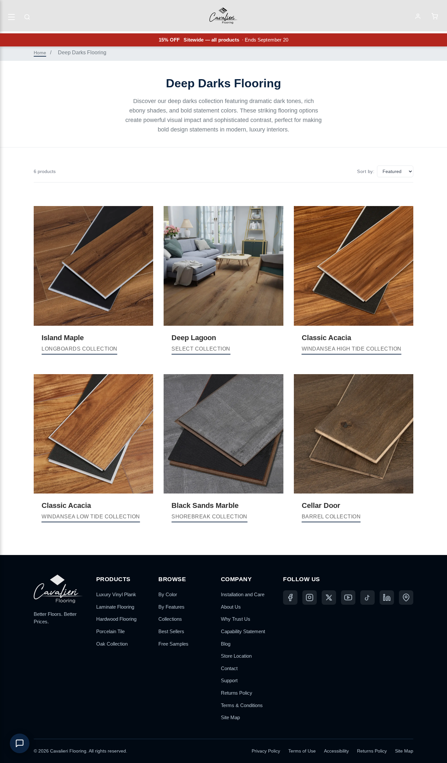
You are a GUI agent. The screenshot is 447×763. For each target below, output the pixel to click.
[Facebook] (290, 597)
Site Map (230, 717)
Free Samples (173, 644)
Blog (225, 644)
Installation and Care (242, 594)
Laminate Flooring (115, 607)
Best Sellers (171, 631)
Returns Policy (236, 693)
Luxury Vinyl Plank (116, 594)
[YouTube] (348, 597)
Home (40, 52)
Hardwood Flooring (116, 619)
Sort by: (365, 171)
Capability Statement (243, 631)
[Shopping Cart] (434, 16)
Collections (170, 619)
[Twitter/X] (329, 597)
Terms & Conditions (242, 705)
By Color (167, 594)
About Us (231, 607)
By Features (171, 607)
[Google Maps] (406, 597)
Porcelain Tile (110, 631)
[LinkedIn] (387, 597)
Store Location (236, 656)
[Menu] (11, 17)
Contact (229, 668)
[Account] (418, 16)
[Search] (27, 17)
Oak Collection (112, 644)
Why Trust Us (235, 619)
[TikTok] (367, 597)
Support (229, 680)
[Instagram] (309, 597)
